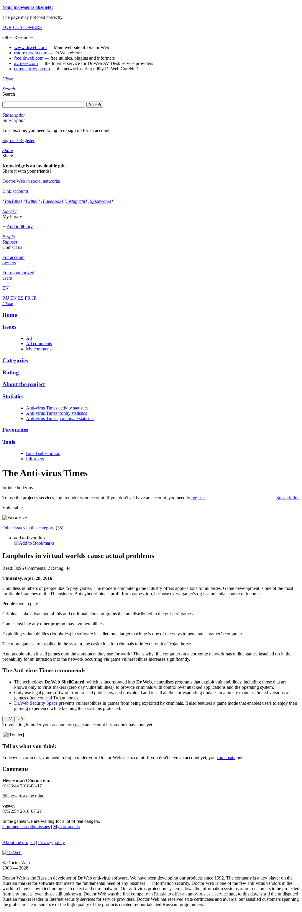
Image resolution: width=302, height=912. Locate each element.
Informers (35, 458)
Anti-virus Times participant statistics (60, 418)
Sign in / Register (18, 140)
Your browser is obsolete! (27, 7)
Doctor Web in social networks (31, 181)
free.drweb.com (28, 58)
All (29, 338)
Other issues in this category (28, 527)
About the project (18, 842)
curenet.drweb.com (32, 68)
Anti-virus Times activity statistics (57, 407)
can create (226, 757)
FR (28, 298)
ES (21, 298)
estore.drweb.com (30, 52)
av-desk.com (26, 63)
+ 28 (8, 719)
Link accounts (15, 191)
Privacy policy (51, 842)
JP (34, 298)
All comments (39, 343)
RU (6, 298)
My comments (39, 348)
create (78, 724)
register (198, 497)
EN (14, 298)
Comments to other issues (26, 826)
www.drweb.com (30, 47)
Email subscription (43, 453)
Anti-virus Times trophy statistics (56, 413)
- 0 (20, 719)
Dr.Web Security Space (36, 703)
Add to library (19, 226)
